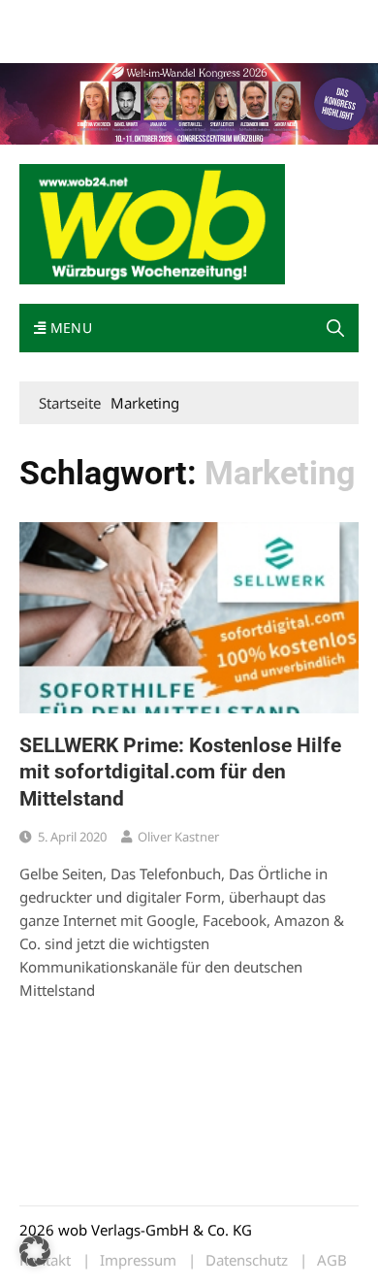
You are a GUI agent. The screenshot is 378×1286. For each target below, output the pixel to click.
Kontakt (240, 18)
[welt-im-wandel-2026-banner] (189, 102)
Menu (69, 327)
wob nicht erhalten (153, 18)
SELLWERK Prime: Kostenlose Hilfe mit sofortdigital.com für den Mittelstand (180, 772)
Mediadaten (54, 18)
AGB (332, 1260)
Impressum (306, 18)
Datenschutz (246, 1260)
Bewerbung (52, 41)
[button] (335, 328)
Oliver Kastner (178, 836)
